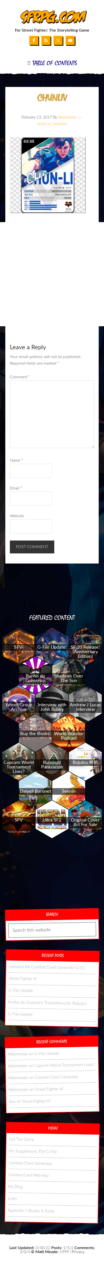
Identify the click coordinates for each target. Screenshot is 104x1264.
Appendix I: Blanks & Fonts (31, 1210)
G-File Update (20, 990)
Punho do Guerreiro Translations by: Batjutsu (47, 1002)
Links (12, 1198)
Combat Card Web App (28, 1175)
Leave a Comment (52, 124)
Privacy (78, 1252)
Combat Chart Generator (57, 1077)
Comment (20, 377)
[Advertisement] (52, 274)
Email (16, 488)
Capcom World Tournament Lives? (65, 1065)
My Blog (15, 1186)
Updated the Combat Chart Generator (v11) (47, 967)
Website (17, 516)
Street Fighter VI (22, 978)
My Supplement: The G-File (33, 1151)
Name (16, 460)
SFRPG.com (52, 17)
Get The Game (21, 1139)
